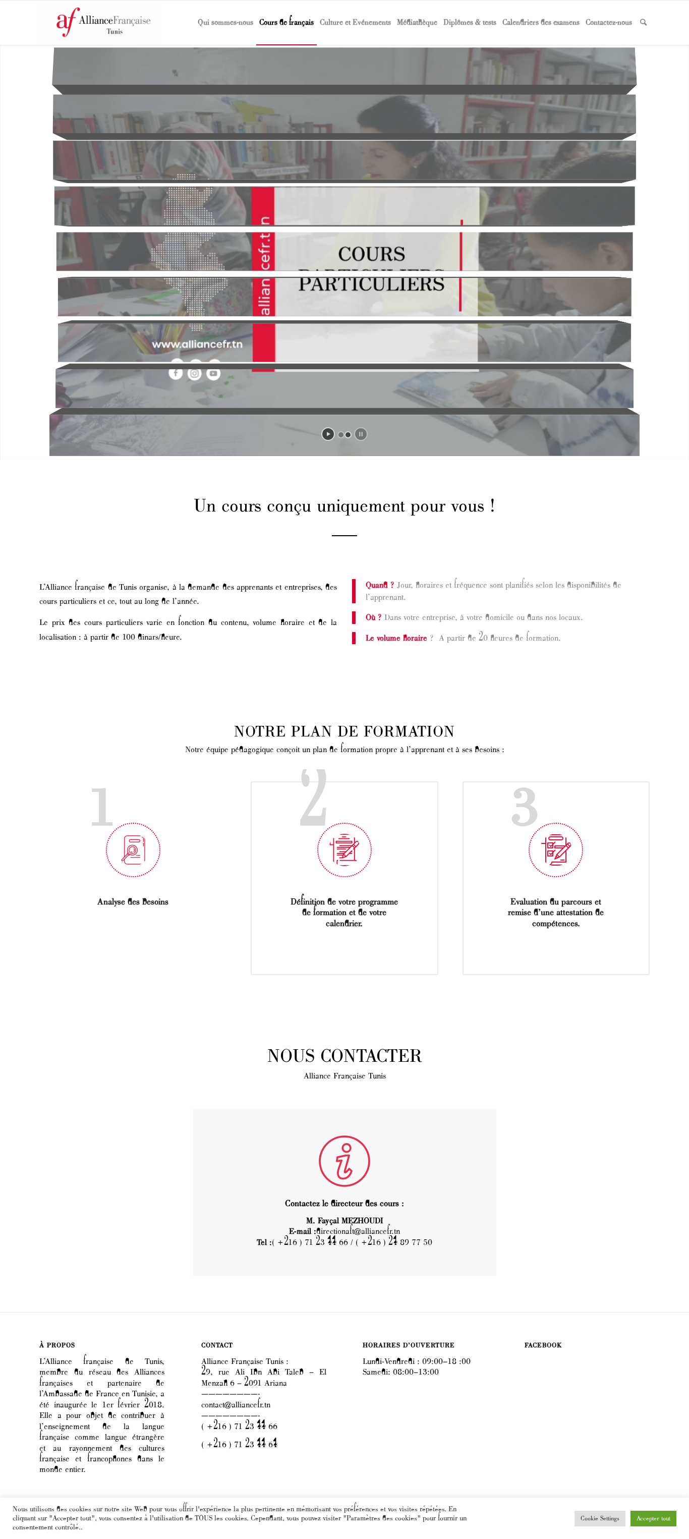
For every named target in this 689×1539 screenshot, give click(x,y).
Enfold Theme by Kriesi (125, 1525)
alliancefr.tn (81, 1525)
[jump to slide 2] (348, 434)
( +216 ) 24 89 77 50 (394, 1242)
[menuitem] (225, 23)
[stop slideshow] (361, 434)
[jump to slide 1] (340, 434)
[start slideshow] (328, 434)
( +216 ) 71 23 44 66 (310, 1242)
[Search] (643, 23)
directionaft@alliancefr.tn (358, 1231)
